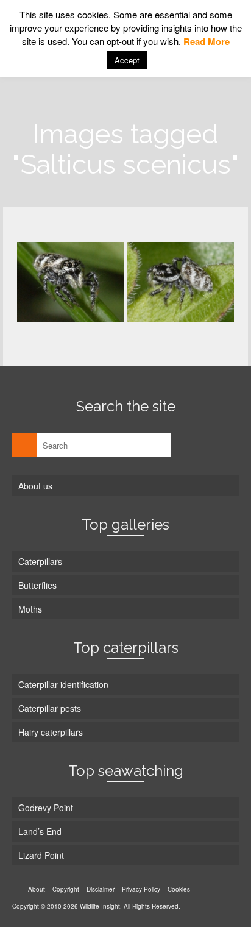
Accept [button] (127, 60)
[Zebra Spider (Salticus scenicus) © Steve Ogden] (70, 282)
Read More (206, 41)
